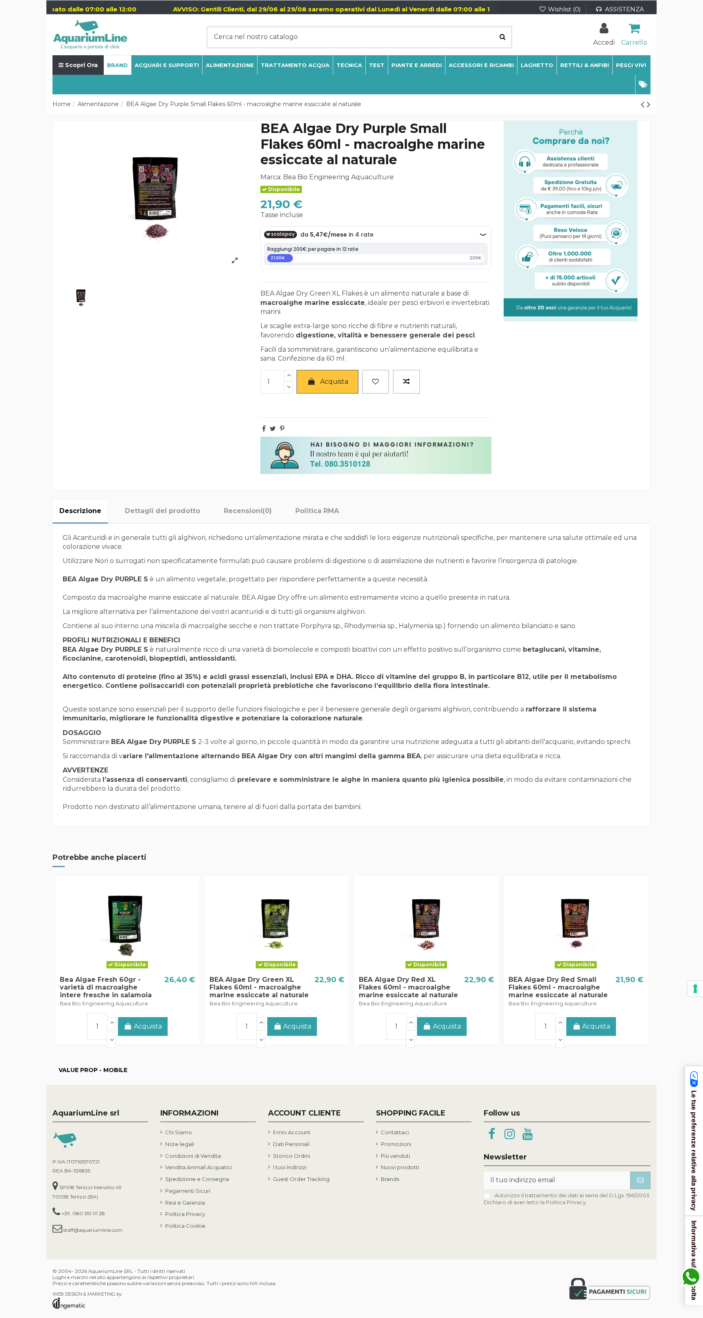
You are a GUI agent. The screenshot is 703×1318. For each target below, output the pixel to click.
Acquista (334, 381)
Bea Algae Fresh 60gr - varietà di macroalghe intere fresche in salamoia (106, 987)
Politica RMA (317, 511)
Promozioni (396, 1144)
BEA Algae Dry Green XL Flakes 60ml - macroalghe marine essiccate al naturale (259, 987)
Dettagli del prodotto (162, 511)
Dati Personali (291, 1144)
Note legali (179, 1144)
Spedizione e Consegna (197, 1179)
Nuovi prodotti (400, 1167)
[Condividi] (264, 429)
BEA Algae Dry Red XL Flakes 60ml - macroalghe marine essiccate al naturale (408, 987)
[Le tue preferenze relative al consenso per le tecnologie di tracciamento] (695, 988)
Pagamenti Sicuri (187, 1191)
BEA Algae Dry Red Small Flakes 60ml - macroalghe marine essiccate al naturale (558, 987)
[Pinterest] (282, 429)
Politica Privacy (185, 1214)
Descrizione (80, 511)
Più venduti (395, 1156)
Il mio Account (291, 1132)
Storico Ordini (291, 1156)
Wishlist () (564, 9)
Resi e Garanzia (185, 1202)
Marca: (271, 177)
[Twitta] (273, 429)
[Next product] (649, 104)
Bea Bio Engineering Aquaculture (338, 177)
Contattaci (395, 1132)
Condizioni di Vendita (193, 1156)
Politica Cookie (185, 1225)
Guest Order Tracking (301, 1179)
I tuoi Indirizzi (289, 1167)
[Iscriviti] (640, 1180)
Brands (390, 1179)
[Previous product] (644, 104)
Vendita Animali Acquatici (198, 1167)
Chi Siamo (178, 1132)
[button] (643, 84)
